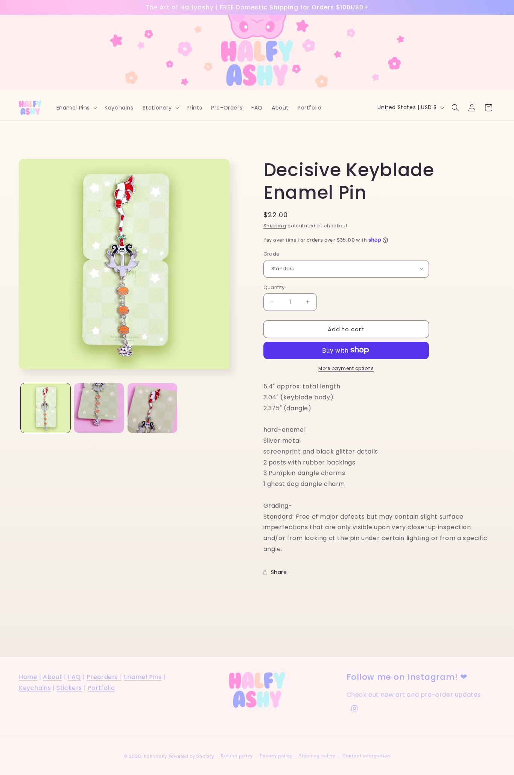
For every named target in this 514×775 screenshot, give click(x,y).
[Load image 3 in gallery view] (152, 408)
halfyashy (155, 756)
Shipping (274, 225)
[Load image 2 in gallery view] (99, 408)
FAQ (74, 677)
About (52, 677)
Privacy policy (276, 756)
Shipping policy (317, 756)
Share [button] (279, 572)
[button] (76, 108)
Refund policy (237, 756)
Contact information (366, 756)
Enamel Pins (143, 677)
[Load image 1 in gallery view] (45, 408)
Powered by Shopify (191, 756)
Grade (271, 253)
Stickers (69, 688)
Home (28, 677)
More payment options (346, 368)
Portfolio (101, 688)
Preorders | (104, 677)
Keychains (35, 688)
